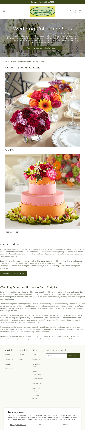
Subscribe (73, 356)
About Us (8, 369)
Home (7, 61)
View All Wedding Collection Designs (42, 48)
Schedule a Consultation (13, 274)
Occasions (9, 359)
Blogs (21, 359)
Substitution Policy (36, 389)
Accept (41, 425)
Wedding (13, 61)
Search (21, 355)
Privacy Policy (71, 419)
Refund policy (37, 383)
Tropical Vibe (11, 232)
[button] (4, 11)
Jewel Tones (11, 150)
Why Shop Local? (36, 365)
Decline (65, 425)
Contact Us (36, 359)
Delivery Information (36, 372)
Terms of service (35, 397)
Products (8, 364)
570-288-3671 (72, 40)
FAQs (34, 355)
